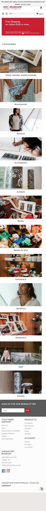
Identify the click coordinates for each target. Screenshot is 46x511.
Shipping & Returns (8, 433)
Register (27, 442)
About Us (5, 425)
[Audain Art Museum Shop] (12, 8)
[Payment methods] (41, 488)
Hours (4, 428)
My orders (28, 444)
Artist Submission (7, 439)
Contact (4, 436)
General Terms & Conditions (11, 431)
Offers (27, 431)
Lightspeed (6, 485)
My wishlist (28, 447)
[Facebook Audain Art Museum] (3, 471)
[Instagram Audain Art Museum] (8, 471)
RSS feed (27, 434)
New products (29, 426)
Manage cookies (26, 4)
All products (29, 423)
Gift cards (28, 428)
